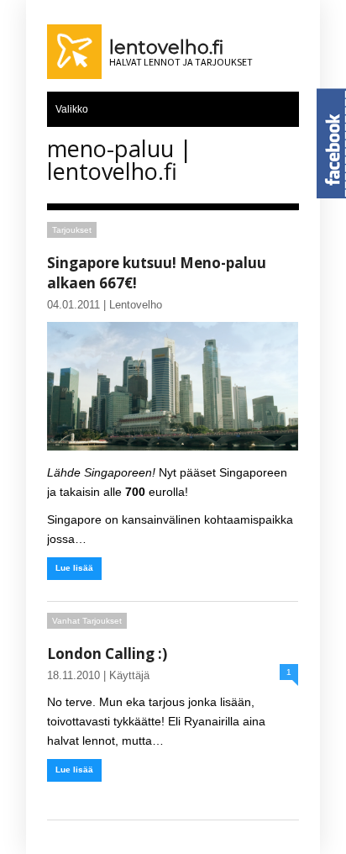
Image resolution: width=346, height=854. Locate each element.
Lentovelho (135, 304)
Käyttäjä (129, 675)
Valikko (71, 109)
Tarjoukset (72, 230)
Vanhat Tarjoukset (87, 620)
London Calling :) (107, 653)
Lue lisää (74, 567)
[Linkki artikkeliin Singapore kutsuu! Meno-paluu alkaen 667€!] (172, 386)
